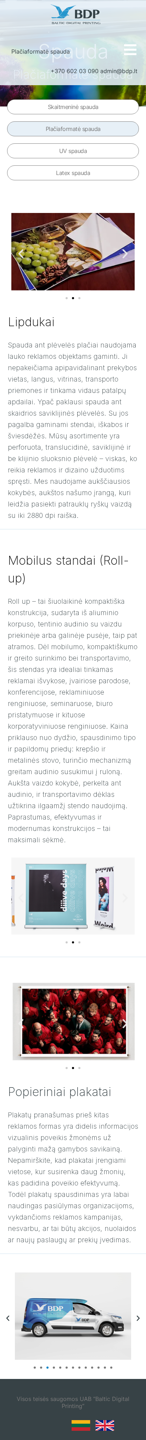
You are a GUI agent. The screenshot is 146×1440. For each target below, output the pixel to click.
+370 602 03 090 (75, 71)
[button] (21, 254)
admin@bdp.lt (118, 71)
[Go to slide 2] (73, 298)
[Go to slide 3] (47, 1368)
